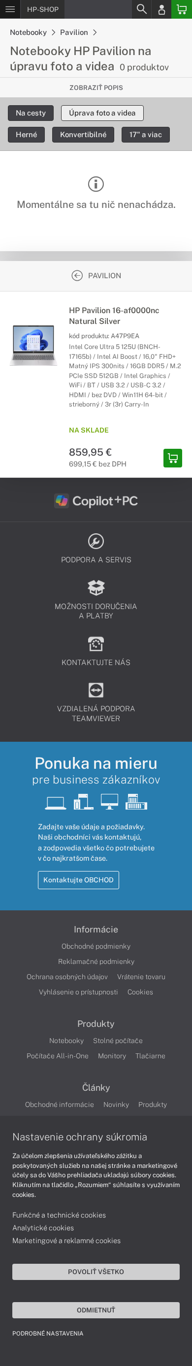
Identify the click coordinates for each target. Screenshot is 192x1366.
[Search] (141, 9)
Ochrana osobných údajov (67, 977)
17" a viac (145, 134)
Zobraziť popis (96, 87)
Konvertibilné (83, 134)
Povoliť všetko (96, 1272)
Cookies (140, 992)
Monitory (112, 1056)
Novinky (116, 1104)
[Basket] (181, 9)
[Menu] (10, 9)
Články (96, 1087)
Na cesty (31, 113)
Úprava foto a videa (102, 113)
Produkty (96, 1023)
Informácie (96, 929)
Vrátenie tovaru (141, 977)
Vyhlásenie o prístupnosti (78, 992)
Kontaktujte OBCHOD (78, 880)
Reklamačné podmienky (96, 961)
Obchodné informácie (59, 1104)
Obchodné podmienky (96, 946)
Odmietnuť (96, 1310)
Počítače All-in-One (58, 1056)
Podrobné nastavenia (48, 1333)
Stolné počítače (118, 1041)
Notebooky (29, 32)
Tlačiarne (150, 1056)
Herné (26, 134)
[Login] (161, 9)
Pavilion (75, 32)
